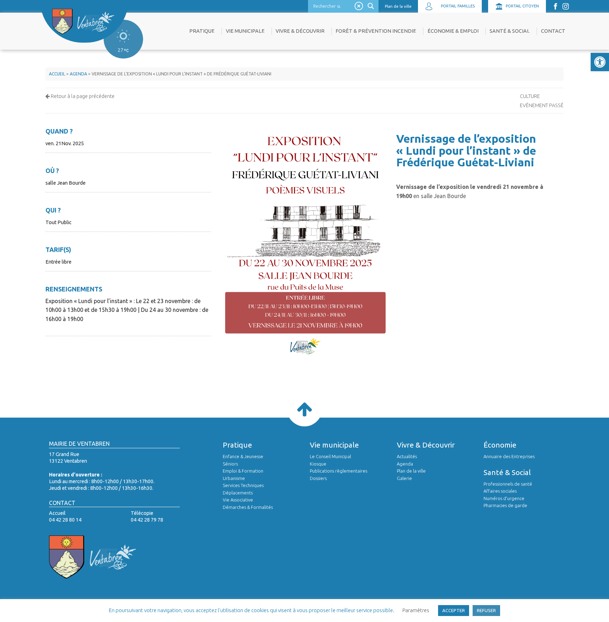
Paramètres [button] (415, 610)
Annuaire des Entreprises (509, 456)
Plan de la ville (398, 6)
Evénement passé (542, 105)
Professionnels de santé (508, 483)
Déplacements (238, 492)
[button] (600, 62)
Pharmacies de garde (505, 505)
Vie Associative (238, 499)
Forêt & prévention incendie (376, 31)
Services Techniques (243, 485)
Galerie (404, 478)
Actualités (407, 456)
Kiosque (318, 463)
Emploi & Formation (243, 470)
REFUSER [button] (486, 610)
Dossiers (318, 478)
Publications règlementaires (338, 470)
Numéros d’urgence (504, 498)
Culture (530, 96)
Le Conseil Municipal (330, 456)
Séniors (230, 463)
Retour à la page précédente (82, 96)
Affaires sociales (500, 490)
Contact (553, 31)
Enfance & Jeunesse (243, 456)
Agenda (78, 74)
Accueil (57, 74)
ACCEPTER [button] (453, 610)
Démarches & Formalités (248, 507)
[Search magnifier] (372, 6)
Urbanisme (234, 478)
